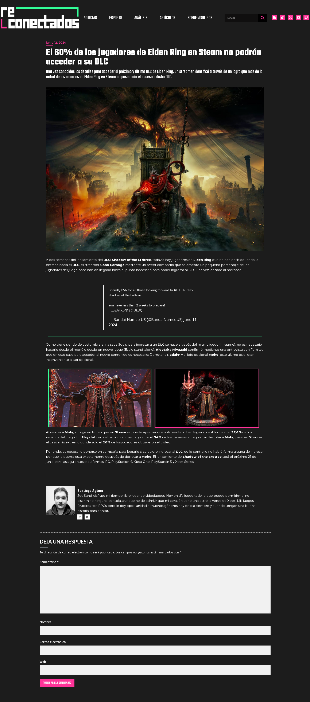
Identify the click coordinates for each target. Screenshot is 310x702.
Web (43, 662)
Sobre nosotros (199, 17)
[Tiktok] (282, 17)
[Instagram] (79, 516)
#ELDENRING (183, 290)
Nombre (45, 622)
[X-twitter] (290, 17)
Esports (115, 17)
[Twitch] (306, 17)
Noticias (90, 17)
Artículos (167, 17)
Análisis (140, 17)
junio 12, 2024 (56, 42)
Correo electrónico (53, 642)
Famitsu (257, 350)
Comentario (49, 562)
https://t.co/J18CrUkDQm (127, 310)
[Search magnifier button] (262, 18)
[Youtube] (298, 17)
